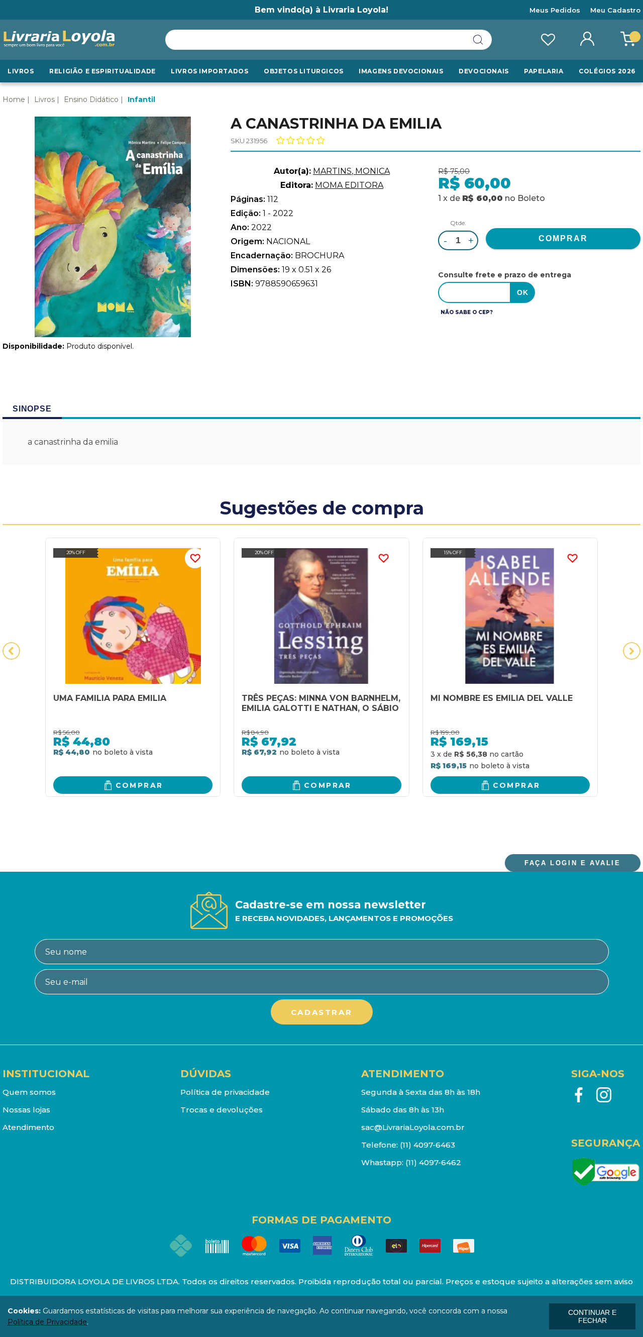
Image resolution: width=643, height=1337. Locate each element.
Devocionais (484, 71)
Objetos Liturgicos (304, 71)
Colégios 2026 (607, 71)
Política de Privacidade (47, 1321)
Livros (21, 71)
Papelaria (543, 71)
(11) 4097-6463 (427, 1145)
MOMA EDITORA (349, 185)
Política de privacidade (225, 1092)
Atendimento (28, 1127)
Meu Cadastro (615, 10)
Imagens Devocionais (401, 71)
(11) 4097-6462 (433, 1162)
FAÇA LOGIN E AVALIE (572, 863)
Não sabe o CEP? (467, 312)
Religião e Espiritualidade (102, 71)
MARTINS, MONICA (351, 171)
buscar (478, 40)
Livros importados (209, 71)
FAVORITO (195, 558)
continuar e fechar (592, 1316)
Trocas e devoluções (221, 1109)
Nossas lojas (26, 1109)
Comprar (139, 785)
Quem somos (29, 1092)
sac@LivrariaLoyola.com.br (413, 1127)
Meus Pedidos (554, 10)
